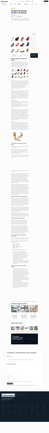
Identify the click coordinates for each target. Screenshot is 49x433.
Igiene (31, 306)
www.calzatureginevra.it (22, 251)
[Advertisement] (20, 29)
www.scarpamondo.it (20, 268)
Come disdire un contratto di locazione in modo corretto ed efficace (24, 316)
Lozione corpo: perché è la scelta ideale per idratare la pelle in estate (33, 316)
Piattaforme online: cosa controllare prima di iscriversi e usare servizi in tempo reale (15, 316)
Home (19, 1)
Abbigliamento (12, 8)
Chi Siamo (22, 1)
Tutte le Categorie (27, 1)
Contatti (32, 1)
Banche (27, 330)
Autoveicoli (32, 50)
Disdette (22, 306)
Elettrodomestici (33, 46)
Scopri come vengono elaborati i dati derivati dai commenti (28, 385)
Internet (13, 306)
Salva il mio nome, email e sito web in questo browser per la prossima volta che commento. (20, 381)
